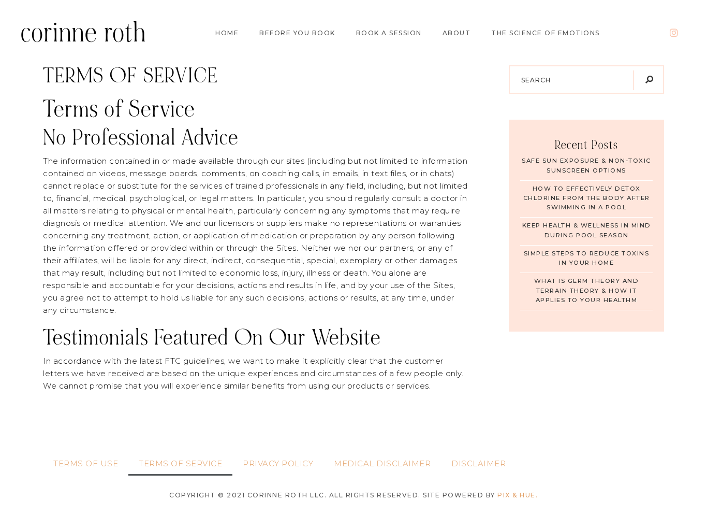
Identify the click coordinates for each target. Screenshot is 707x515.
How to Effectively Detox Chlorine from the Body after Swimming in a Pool (586, 198)
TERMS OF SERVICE (180, 463)
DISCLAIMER (478, 463)
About (457, 33)
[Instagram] (674, 32)
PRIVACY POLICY (278, 463)
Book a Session (389, 33)
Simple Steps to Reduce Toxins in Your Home (587, 258)
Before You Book (297, 33)
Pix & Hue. (517, 495)
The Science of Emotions (545, 33)
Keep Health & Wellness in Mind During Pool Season (586, 230)
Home (227, 33)
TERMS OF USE (85, 463)
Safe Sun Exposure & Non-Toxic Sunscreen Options (586, 165)
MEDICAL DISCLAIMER (382, 463)
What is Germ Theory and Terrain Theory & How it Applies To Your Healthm (586, 290)
